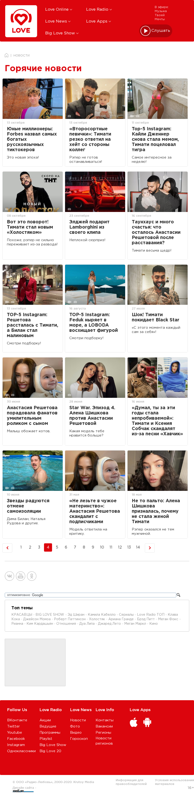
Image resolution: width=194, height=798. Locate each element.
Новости (78, 720)
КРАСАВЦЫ (21, 614)
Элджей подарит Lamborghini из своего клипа (89, 227)
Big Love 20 (50, 751)
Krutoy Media (83, 782)
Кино (153, 623)
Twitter (13, 726)
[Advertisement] (35, 662)
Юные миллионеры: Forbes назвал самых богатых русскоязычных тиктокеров (32, 139)
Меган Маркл (135, 623)
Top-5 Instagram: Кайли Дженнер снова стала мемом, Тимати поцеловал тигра (155, 139)
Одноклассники (21, 751)
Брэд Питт (146, 619)
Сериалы (126, 614)
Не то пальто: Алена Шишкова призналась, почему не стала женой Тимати (156, 511)
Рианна (17, 623)
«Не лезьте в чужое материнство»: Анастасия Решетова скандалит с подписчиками (94, 511)
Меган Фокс (168, 619)
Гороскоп (79, 738)
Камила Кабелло (102, 614)
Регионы (103, 732)
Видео (76, 732)
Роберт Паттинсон (70, 619)
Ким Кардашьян (39, 623)
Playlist (46, 738)
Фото (75, 726)
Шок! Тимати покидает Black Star (155, 317)
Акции (45, 720)
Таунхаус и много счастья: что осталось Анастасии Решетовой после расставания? (156, 232)
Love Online (57, 9)
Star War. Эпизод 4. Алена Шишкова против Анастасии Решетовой (92, 416)
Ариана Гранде (121, 619)
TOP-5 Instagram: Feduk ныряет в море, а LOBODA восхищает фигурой (93, 323)
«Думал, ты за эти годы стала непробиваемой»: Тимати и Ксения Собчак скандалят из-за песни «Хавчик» (157, 421)
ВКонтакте (17, 720)
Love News (56, 21)
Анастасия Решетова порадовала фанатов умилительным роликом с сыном (32, 416)
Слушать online (160, 31)
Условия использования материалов (174, 781)
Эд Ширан (76, 614)
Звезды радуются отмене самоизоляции (28, 506)
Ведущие (48, 726)
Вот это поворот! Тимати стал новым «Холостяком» (30, 227)
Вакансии (104, 726)
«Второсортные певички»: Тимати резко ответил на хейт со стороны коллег (90, 139)
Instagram (16, 744)
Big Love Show (60, 33)
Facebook (16, 738)
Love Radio (98, 9)
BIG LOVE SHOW (50, 614)
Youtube (14, 732)
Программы (50, 732)
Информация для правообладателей (131, 781)
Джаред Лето (109, 623)
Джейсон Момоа (37, 619)
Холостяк (97, 619)
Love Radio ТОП (150, 614)
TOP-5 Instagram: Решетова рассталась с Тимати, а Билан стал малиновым (32, 325)
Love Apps (97, 21)
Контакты (105, 720)
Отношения (66, 623)
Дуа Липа (87, 623)
